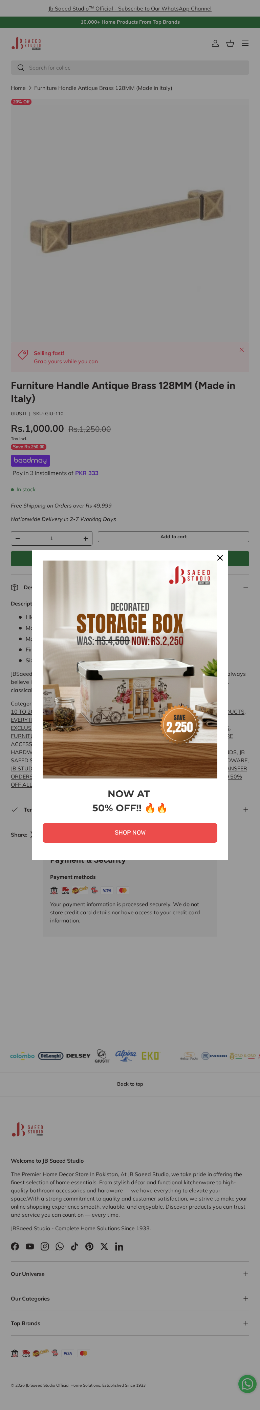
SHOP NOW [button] (130, 832)
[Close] (220, 558)
